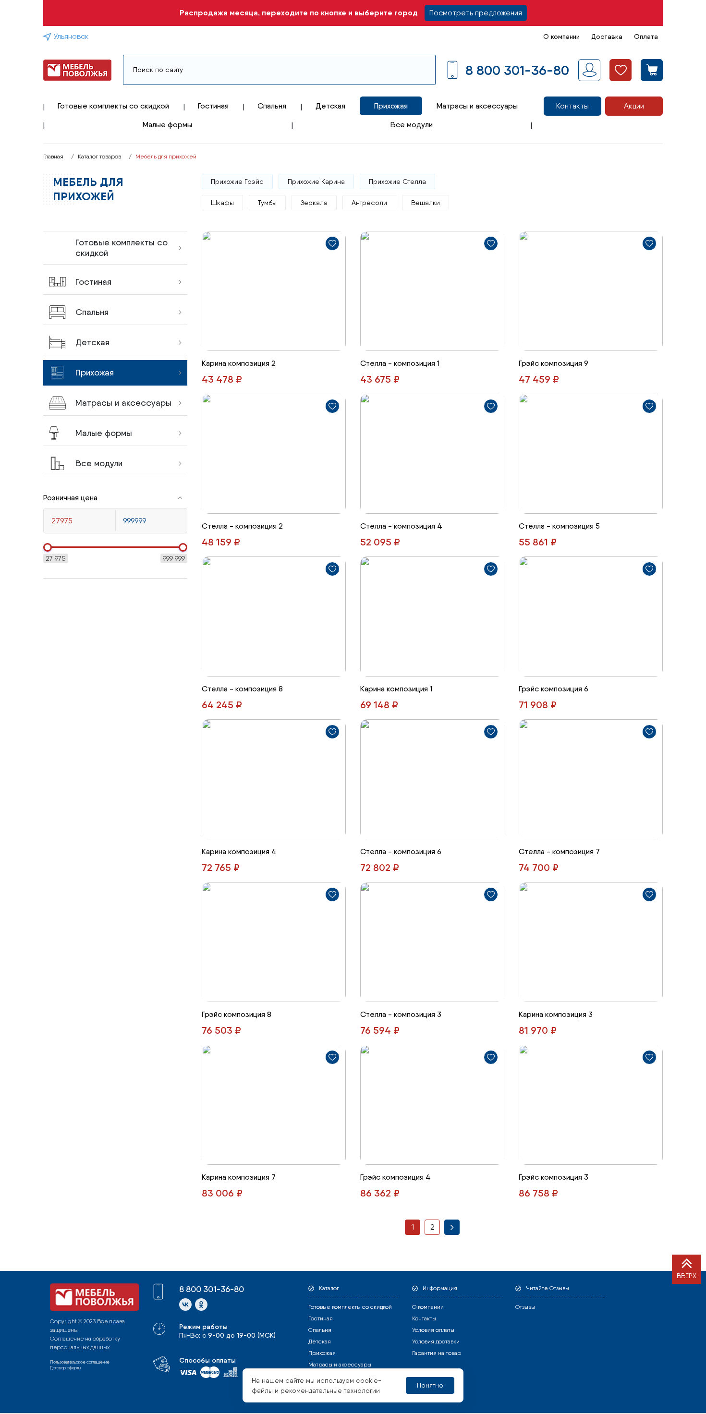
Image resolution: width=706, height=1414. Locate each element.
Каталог (329, 1288)
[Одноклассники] (201, 1304)
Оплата (646, 36)
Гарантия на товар (436, 1353)
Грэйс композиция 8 (236, 1014)
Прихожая (391, 105)
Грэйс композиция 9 (553, 363)
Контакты (572, 105)
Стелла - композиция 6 (400, 851)
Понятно (430, 1385)
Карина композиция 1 (396, 688)
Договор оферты (65, 1367)
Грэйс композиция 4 (395, 1177)
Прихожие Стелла (397, 181)
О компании (561, 36)
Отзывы (525, 1307)
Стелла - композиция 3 (400, 1014)
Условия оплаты (433, 1330)
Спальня (271, 105)
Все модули (411, 124)
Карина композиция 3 (556, 1014)
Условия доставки (436, 1341)
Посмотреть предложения (475, 12)
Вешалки (425, 202)
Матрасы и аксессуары (477, 105)
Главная (53, 156)
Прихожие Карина (316, 181)
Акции (634, 105)
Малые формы (167, 124)
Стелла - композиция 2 (242, 526)
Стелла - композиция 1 (399, 363)
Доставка (606, 36)
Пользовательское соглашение (80, 1362)
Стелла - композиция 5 (559, 526)
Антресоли (369, 202)
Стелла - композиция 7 (559, 851)
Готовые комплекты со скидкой (113, 105)
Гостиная (213, 105)
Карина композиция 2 (239, 363)
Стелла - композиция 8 (242, 688)
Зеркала (314, 202)
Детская (330, 105)
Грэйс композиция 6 (553, 688)
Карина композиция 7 (239, 1177)
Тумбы (267, 202)
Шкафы (222, 202)
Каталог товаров (99, 156)
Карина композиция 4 (239, 851)
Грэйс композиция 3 (553, 1177)
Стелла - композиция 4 (401, 526)
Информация (440, 1288)
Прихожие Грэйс (237, 181)
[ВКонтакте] (185, 1304)
